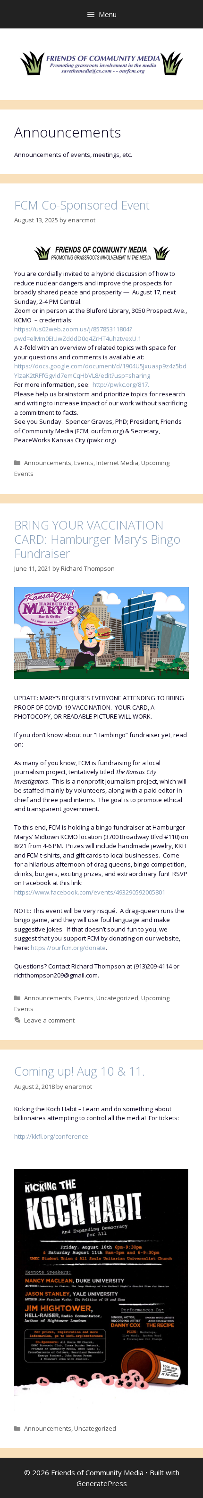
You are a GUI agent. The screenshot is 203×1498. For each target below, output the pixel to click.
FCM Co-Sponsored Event (82, 205)
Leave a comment (49, 1020)
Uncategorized (117, 998)
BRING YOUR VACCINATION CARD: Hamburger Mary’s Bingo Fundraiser (97, 539)
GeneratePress (101, 1483)
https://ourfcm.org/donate (68, 947)
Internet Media (117, 462)
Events (83, 462)
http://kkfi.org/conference (51, 1136)
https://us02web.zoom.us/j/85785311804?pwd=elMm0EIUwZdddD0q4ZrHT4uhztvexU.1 (77, 334)
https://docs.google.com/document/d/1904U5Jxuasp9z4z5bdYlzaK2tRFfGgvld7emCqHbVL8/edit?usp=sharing (100, 371)
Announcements (47, 462)
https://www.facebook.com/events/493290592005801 (89, 892)
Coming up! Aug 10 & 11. (79, 1071)
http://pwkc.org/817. (121, 384)
